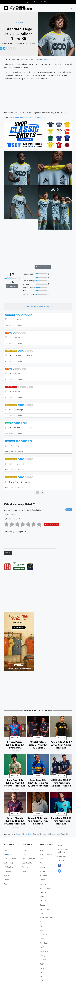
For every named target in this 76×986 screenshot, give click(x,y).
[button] (6, 8)
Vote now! (12, 286)
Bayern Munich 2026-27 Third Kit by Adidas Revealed (14, 821)
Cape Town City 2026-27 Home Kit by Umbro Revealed (38, 783)
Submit (7, 552)
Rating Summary (12, 519)
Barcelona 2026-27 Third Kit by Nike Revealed (61, 821)
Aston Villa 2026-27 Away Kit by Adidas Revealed (61, 745)
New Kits (14, 737)
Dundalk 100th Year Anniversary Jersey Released (38, 821)
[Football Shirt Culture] (21, 8)
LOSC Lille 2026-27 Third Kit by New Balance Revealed (61, 783)
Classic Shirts (49, 59)
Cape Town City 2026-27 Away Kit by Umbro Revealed (14, 783)
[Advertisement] (38, 96)
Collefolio (44, 2)
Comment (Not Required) (15, 531)
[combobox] (71, 8)
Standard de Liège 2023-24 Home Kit (29, 117)
